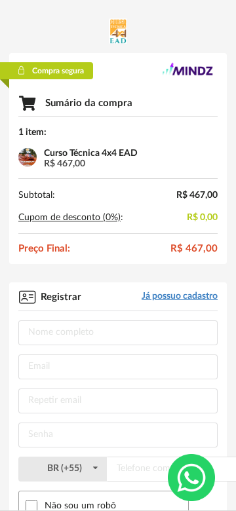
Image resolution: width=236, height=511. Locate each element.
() (65, 468)
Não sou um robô (80, 505)
